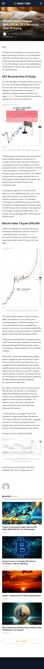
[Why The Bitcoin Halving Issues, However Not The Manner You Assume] (22, 614)
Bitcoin (6, 16)
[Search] (41, 3)
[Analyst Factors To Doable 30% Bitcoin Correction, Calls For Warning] (22, 547)
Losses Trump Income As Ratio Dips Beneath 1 (21, 596)
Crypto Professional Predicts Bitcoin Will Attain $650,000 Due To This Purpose (19, 528)
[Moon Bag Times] (22, 3)
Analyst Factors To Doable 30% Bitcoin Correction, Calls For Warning (19, 562)
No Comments (26, 34)
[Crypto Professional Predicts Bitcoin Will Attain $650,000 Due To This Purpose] (22, 513)
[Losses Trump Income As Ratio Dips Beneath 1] (22, 582)
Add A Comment (22, 641)
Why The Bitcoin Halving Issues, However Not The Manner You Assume (21, 628)
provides (30, 234)
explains (10, 96)
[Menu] (3, 3)
